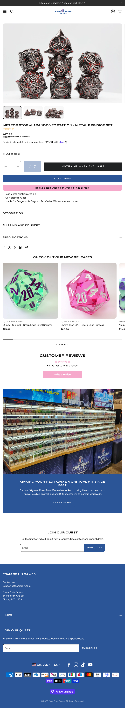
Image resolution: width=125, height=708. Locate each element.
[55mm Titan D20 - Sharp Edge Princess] (89, 290)
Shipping (6, 137)
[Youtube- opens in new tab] (90, 665)
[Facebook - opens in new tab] (69, 665)
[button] (5, 11)
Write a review (62, 374)
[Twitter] (9, 247)
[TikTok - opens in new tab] (83, 665)
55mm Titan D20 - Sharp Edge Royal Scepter (27, 325)
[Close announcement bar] (121, 2)
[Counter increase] (18, 167)
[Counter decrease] (6, 167)
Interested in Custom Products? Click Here (98, 3)
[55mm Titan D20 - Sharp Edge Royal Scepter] (30, 290)
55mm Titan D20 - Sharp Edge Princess (82, 325)
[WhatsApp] (20, 247)
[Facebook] (4, 247)
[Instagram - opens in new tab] (76, 665)
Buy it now (62, 178)
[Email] (26, 247)
